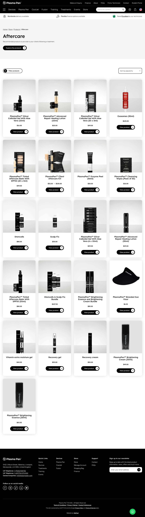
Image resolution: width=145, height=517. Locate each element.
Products (17, 29)
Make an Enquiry (76, 3)
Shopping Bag (79, 468)
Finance (88, 3)
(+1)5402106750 (20, 471)
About (96, 3)
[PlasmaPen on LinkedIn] (21, 488)
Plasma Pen (23, 9)
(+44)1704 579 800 (21, 473)
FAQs (103, 3)
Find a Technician (114, 3)
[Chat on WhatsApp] (133, 512)
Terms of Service (91, 508)
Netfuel (76, 513)
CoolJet (35, 9)
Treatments (66, 9)
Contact (126, 3)
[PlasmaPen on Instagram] (10, 488)
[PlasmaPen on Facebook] (5, 488)
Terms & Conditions (60, 505)
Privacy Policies (72, 505)
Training (54, 9)
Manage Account (80, 465)
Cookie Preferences (85, 505)
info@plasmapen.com (24, 476)
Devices (11, 9)
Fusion (45, 9)
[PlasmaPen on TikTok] (16, 488)
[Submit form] (139, 469)
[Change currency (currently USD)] (140, 9)
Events (77, 9)
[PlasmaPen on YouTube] (27, 488)
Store (85, 9)
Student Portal (137, 3)
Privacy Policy (79, 508)
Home (5, 29)
